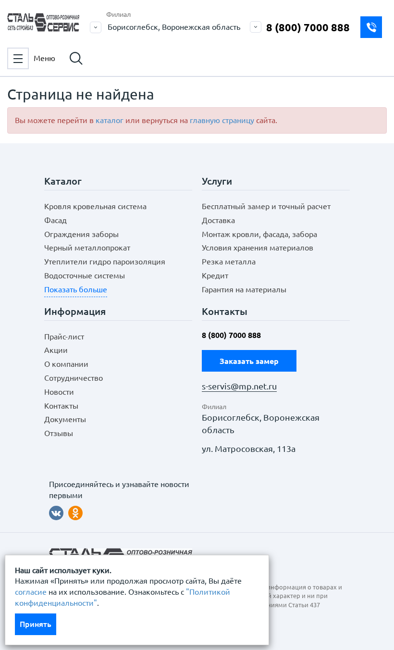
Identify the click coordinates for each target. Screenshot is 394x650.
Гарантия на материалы (244, 289)
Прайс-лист (64, 336)
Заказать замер (371, 27)
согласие (31, 592)
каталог (109, 120)
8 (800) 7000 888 (308, 27)
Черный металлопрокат (87, 247)
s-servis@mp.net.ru (239, 386)
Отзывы (58, 433)
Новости (59, 392)
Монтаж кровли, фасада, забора (259, 234)
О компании (66, 364)
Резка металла (229, 261)
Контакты (61, 405)
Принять (35, 624)
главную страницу (222, 120)
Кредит (215, 275)
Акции (56, 350)
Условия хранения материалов (257, 247)
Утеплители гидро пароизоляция (104, 261)
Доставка (218, 220)
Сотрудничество (73, 378)
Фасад (55, 220)
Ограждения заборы (81, 234)
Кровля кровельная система (95, 206)
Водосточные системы (84, 275)
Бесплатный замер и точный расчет (266, 206)
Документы (65, 419)
